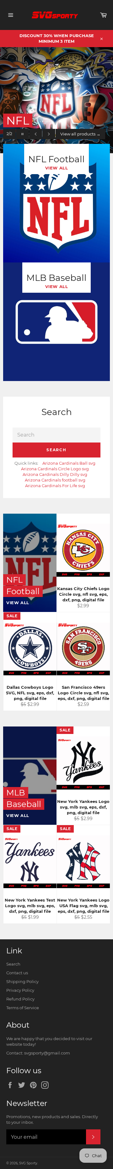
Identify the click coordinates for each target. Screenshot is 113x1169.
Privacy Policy (20, 990)
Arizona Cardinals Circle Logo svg (55, 468)
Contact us (17, 972)
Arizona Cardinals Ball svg (68, 463)
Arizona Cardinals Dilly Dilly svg (55, 474)
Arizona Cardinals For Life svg (55, 485)
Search (56, 450)
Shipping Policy (22, 981)
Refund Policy (20, 998)
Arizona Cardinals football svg (55, 479)
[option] (56, 100)
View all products (80, 133)
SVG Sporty (28, 1163)
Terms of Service (22, 1007)
